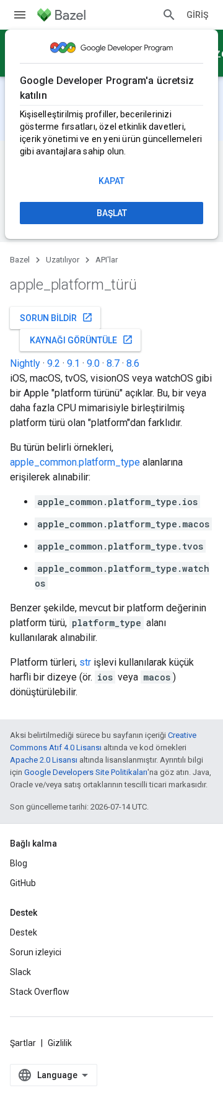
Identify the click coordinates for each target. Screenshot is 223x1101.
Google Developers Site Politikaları (85, 772)
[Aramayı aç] (169, 14)
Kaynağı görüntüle (81, 339)
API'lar (106, 259)
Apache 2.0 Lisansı (43, 759)
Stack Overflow (39, 992)
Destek (23, 932)
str (85, 662)
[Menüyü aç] (19, 15)
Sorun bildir (56, 317)
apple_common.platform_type (75, 462)
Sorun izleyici (35, 952)
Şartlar (23, 1043)
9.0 (93, 363)
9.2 (53, 363)
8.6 (132, 363)
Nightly (25, 363)
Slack (20, 972)
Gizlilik (60, 1043)
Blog (18, 863)
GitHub (23, 883)
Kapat (111, 181)
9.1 (73, 363)
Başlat (112, 213)
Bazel (20, 259)
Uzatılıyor (62, 259)
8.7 (113, 363)
